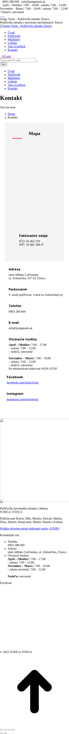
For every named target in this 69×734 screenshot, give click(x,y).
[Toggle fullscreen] (9, 729)
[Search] (37, 60)
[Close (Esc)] (1, 729)
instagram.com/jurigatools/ (23, 399)
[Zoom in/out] (13, 729)
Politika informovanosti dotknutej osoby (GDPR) (29, 528)
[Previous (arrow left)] (1, 733)
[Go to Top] (34, 725)
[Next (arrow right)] (5, 733)
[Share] (5, 729)
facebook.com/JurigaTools (23, 382)
